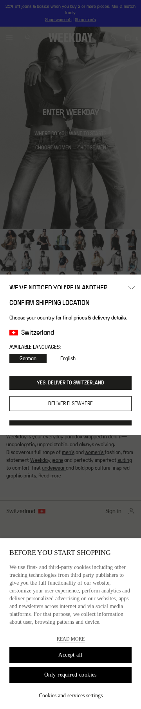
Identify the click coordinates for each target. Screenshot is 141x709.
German (28, 358)
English (68, 358)
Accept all (70, 655)
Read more (71, 639)
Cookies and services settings (71, 695)
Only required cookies (70, 675)
